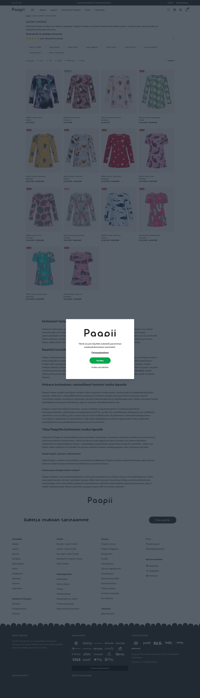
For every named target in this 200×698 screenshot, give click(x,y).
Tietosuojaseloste (100, 352)
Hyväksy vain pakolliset (100, 367)
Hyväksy (100, 360)
